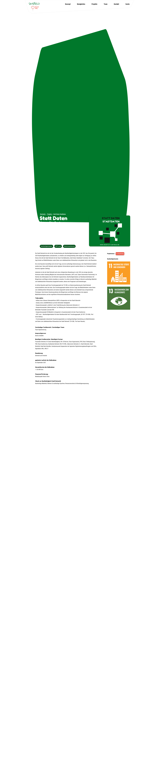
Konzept (68, 4)
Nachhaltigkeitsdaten (46, 246)
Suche (127, 4)
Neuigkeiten (81, 4)
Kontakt (116, 4)
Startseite (42, 214)
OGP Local (58, 246)
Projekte (94, 4)
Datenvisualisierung (69, 246)
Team (105, 4)
